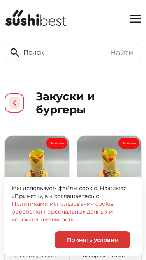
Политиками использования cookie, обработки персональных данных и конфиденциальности (63, 211)
